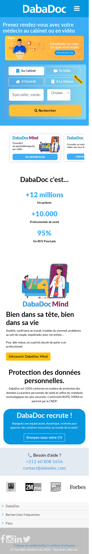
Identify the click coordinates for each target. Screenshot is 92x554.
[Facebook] (2, 541)
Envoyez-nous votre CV (44, 437)
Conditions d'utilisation (61, 545)
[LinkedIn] (18, 541)
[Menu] (76, 8)
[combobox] (59, 95)
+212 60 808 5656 (44, 462)
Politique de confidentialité (30, 545)
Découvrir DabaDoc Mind (28, 356)
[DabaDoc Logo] (44, 8)
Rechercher (47, 110)
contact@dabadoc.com (44, 468)
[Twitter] (27, 541)
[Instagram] (9, 541)
